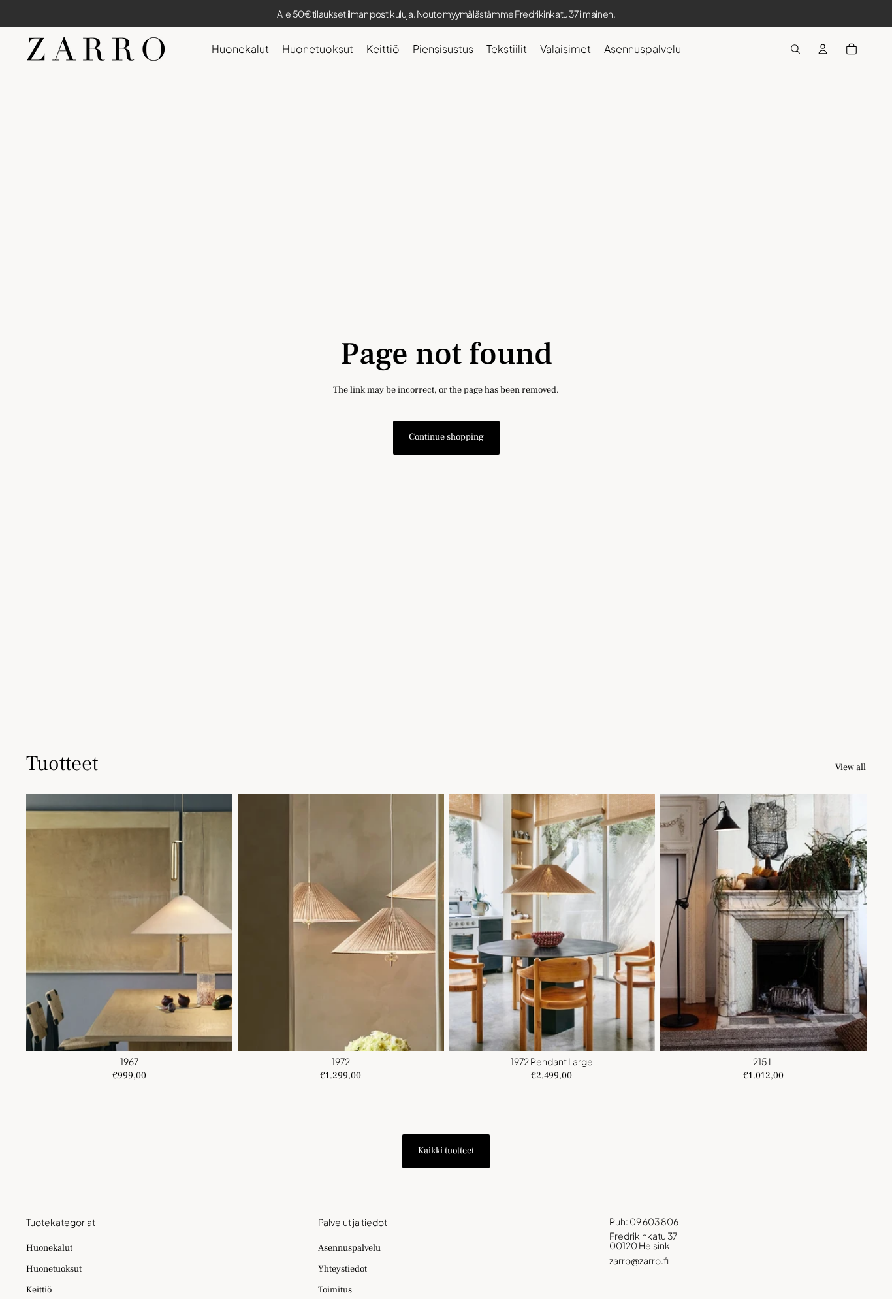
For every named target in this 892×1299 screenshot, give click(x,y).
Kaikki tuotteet (446, 1151)
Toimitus (335, 1290)
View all (850, 767)
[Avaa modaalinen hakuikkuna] (795, 49)
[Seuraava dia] (212, 922)
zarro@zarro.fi (639, 1260)
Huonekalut (49, 1248)
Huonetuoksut (54, 1269)
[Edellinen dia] (45, 922)
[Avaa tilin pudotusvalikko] (822, 49)
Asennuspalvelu (349, 1248)
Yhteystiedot (342, 1269)
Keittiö (39, 1290)
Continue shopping (446, 437)
